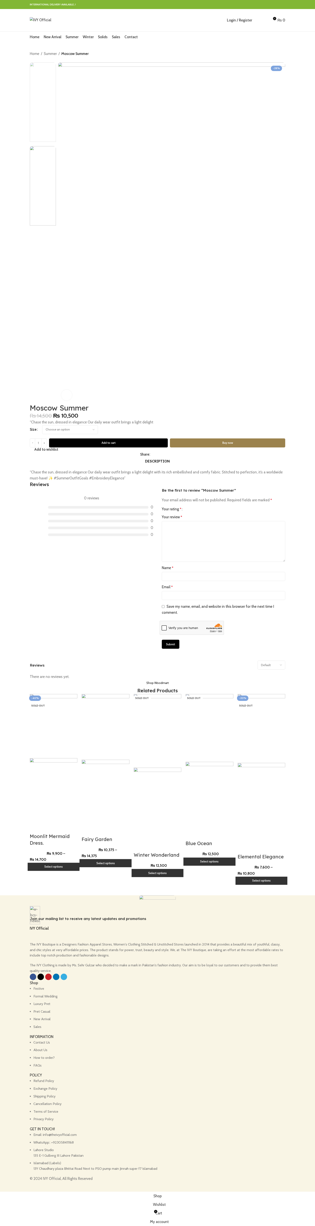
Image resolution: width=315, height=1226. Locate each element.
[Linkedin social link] (277, 5)
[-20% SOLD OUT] (261, 728)
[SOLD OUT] (157, 730)
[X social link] (268, 5)
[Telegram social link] (282, 5)
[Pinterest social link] (272, 5)
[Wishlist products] (265, 20)
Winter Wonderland (156, 855)
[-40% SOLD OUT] (53, 726)
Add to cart (109, 442)
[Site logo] (40, 20)
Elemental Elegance (261, 857)
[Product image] (53, 790)
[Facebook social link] (263, 5)
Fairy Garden (97, 839)
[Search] (257, 20)
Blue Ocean (199, 843)
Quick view (46, 827)
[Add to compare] (35, 827)
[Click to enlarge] (66, 395)
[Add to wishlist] (58, 827)
